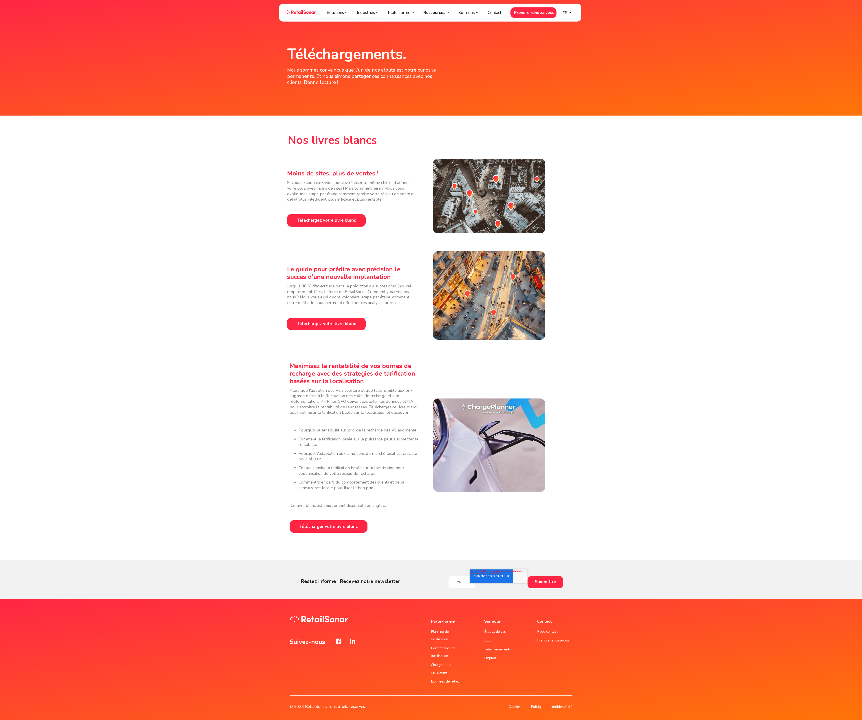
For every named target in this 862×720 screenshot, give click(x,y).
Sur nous (466, 12)
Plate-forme (399, 12)
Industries (366, 12)
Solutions (335, 12)
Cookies (515, 707)
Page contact (547, 631)
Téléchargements (497, 649)
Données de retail (445, 681)
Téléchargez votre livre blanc (326, 220)
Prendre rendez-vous (534, 12)
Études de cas (495, 631)
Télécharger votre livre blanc (328, 527)
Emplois (490, 658)
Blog (488, 640)
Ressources (434, 12)
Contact (494, 12)
